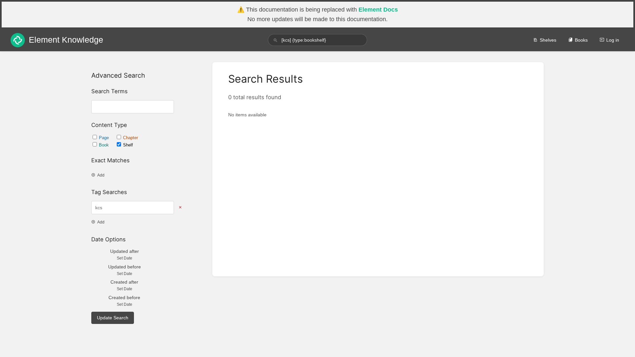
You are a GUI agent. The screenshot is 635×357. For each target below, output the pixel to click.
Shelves (548, 40)
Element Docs (378, 9)
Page (104, 137)
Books (581, 40)
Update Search (112, 317)
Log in (612, 40)
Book (104, 144)
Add (101, 175)
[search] (317, 40)
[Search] (275, 40)
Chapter (130, 137)
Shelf (128, 144)
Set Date (124, 258)
